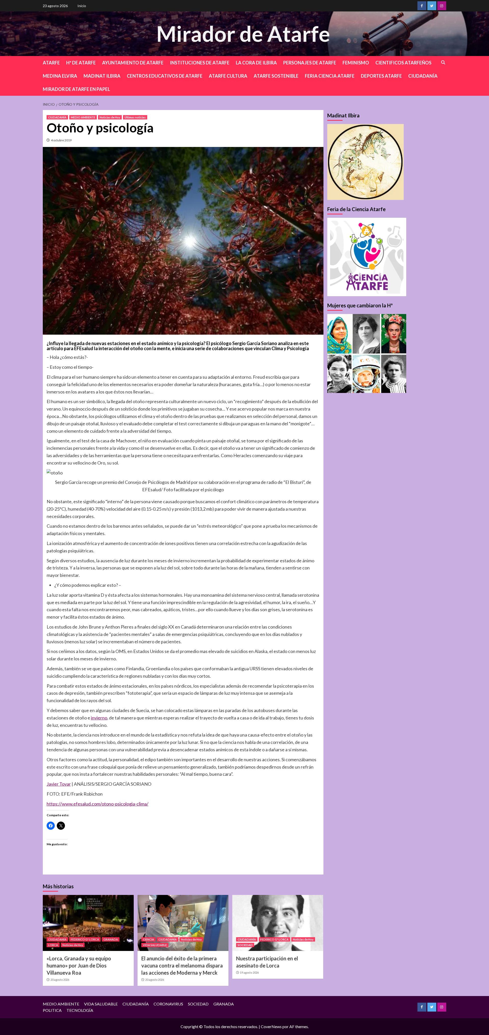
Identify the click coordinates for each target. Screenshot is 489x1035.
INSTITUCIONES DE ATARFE (199, 62)
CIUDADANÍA (423, 76)
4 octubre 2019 (61, 140)
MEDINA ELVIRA (60, 76)
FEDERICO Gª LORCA (85, 939)
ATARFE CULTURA (228, 76)
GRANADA (110, 939)
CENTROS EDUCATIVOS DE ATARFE (164, 76)
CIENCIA (148, 939)
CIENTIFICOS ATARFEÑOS (403, 62)
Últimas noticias (135, 117)
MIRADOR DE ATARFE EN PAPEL (76, 89)
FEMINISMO (356, 62)
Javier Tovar (59, 784)
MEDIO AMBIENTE (83, 117)
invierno (99, 717)
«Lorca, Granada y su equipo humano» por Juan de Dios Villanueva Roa (79, 965)
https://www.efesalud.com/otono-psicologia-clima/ (97, 804)
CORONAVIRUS (168, 1003)
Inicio (81, 6)
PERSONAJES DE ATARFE (309, 62)
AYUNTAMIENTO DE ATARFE (133, 62)
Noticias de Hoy (110, 117)
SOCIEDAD (245, 945)
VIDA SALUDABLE (155, 945)
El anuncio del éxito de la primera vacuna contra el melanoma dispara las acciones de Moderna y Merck (182, 965)
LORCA (53, 945)
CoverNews (271, 1026)
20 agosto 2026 (59, 979)
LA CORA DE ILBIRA (256, 62)
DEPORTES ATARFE (381, 76)
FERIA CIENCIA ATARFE (330, 76)
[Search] (443, 62)
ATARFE (51, 62)
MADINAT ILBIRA (102, 76)
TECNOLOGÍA (79, 1010)
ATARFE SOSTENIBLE (276, 76)
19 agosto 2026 (249, 972)
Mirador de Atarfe (243, 33)
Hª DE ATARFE (81, 62)
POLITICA (52, 1010)
